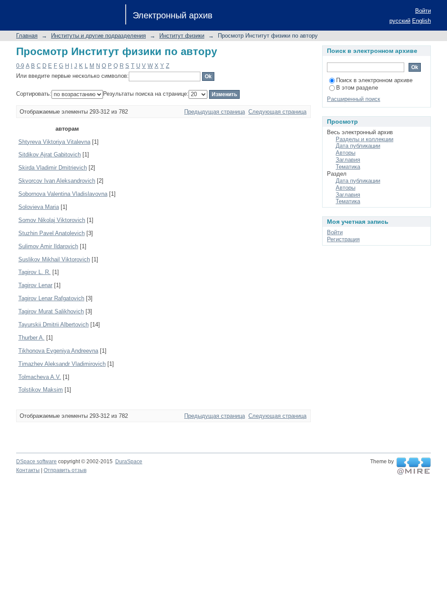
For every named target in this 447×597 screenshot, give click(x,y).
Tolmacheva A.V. (39, 377)
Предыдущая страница (214, 111)
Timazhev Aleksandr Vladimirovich (62, 364)
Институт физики (181, 35)
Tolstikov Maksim (40, 389)
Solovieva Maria (38, 207)
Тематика (348, 166)
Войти (423, 10)
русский (399, 20)
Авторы (345, 152)
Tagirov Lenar (35, 285)
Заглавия (348, 159)
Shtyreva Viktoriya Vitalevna (54, 142)
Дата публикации (358, 145)
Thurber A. (31, 337)
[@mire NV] (413, 466)
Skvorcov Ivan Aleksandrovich (56, 180)
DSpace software (36, 461)
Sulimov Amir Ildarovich (48, 246)
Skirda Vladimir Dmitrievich (52, 167)
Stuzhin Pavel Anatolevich (51, 233)
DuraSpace (128, 461)
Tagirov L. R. (34, 272)
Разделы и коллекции (364, 139)
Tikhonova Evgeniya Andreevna (58, 350)
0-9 (20, 65)
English (421, 20)
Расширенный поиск (353, 99)
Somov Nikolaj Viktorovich (51, 220)
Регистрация (343, 239)
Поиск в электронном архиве (374, 80)
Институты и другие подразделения (98, 35)
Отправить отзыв (65, 470)
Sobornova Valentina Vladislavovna (62, 194)
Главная (27, 35)
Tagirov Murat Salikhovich (51, 311)
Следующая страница (277, 111)
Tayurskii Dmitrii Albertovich (53, 324)
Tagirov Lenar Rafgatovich (51, 298)
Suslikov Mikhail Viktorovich (54, 259)
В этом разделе (357, 87)
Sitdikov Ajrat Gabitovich (49, 154)
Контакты (28, 470)
